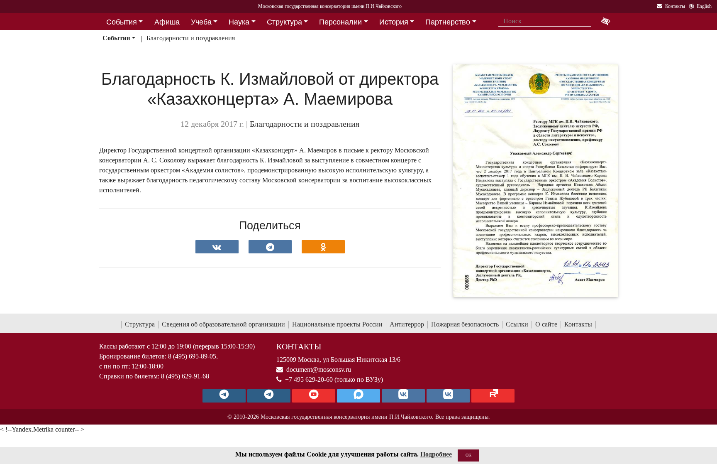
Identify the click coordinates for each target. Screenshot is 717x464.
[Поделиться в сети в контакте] (217, 246)
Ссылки (517, 324)
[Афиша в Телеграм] (493, 396)
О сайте (546, 324)
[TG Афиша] (268, 396)
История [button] (393, 22)
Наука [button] (239, 22)
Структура (140, 324)
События (116, 38)
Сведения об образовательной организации (223, 324)
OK (468, 455)
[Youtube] (313, 396)
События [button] (121, 22)
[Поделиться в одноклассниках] (323, 246)
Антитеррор (407, 324)
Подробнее (436, 454)
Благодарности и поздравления (190, 38)
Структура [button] (284, 22)
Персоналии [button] (340, 22)
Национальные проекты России (337, 324)
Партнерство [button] (447, 22)
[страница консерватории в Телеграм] (224, 396)
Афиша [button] (167, 22)
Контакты (578, 324)
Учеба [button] (201, 22)
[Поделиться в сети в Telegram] (270, 246)
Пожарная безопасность (465, 324)
